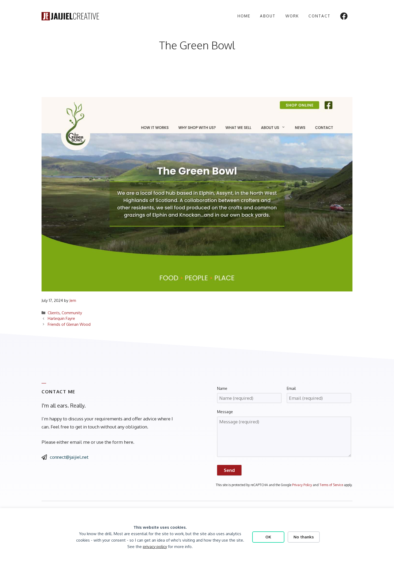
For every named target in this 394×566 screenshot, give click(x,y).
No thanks (303, 536)
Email (291, 388)
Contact (319, 16)
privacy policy (155, 546)
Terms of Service (331, 485)
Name (222, 388)
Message (225, 411)
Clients (54, 312)
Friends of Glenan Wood (69, 324)
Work (292, 16)
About (268, 16)
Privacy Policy (302, 485)
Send (229, 470)
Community (72, 312)
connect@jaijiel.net (69, 457)
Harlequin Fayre (61, 318)
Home (244, 16)
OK (268, 536)
